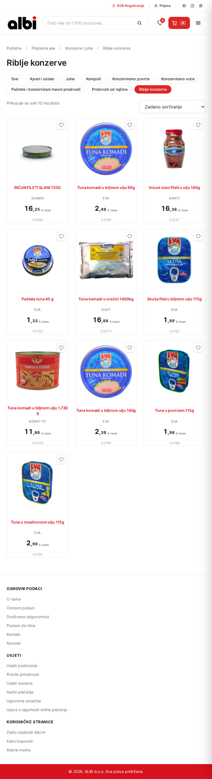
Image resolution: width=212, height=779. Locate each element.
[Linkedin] (200, 5)
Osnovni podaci (21, 607)
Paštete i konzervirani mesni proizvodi (45, 89)
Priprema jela (43, 48)
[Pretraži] (139, 23)
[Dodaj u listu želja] (61, 125)
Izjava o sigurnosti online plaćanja (37, 709)
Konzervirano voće (178, 78)
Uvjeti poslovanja (22, 665)
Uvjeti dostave (20, 683)
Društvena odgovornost (28, 616)
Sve (14, 78)
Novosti (13, 643)
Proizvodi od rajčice (110, 89)
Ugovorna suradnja (24, 700)
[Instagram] (192, 5)
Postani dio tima (21, 625)
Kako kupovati (20, 741)
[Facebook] (184, 5)
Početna (14, 48)
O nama (14, 599)
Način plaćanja (20, 692)
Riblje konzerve (153, 89)
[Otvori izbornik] (198, 23)
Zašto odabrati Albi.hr (26, 732)
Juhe (70, 78)
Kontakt (13, 634)
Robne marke (19, 750)
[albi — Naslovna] (22, 23)
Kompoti (93, 78)
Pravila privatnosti (23, 674)
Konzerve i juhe (79, 48)
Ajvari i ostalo (42, 78)
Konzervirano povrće (131, 78)
